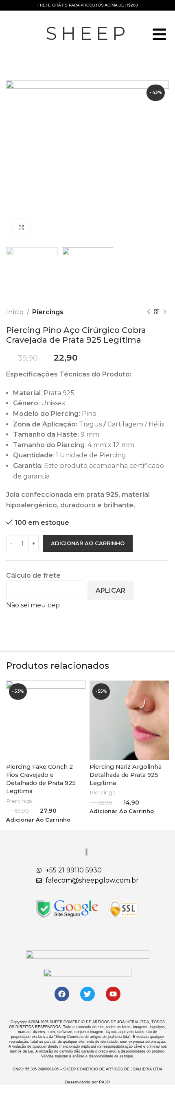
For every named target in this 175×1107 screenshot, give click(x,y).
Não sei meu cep (33, 605)
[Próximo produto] (165, 312)
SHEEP (88, 33)
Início (15, 312)
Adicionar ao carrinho (88, 543)
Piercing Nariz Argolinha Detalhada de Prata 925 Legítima (126, 775)
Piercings (47, 312)
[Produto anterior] (148, 312)
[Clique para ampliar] (21, 228)
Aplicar (110, 590)
